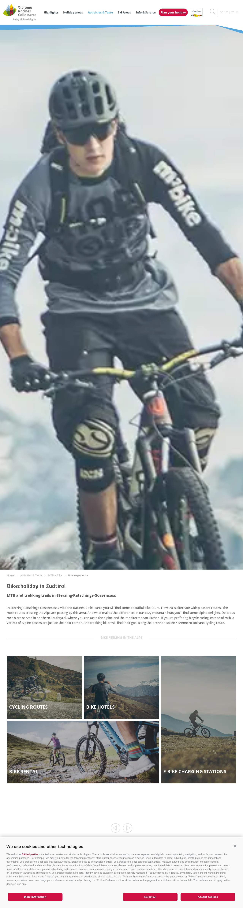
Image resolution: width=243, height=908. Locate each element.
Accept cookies (208, 896)
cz (232, 12)
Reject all (150, 896)
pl (237, 12)
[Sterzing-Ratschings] (21, 12)
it (227, 12)
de (221, 12)
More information (35, 896)
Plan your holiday (173, 12)
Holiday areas (73, 12)
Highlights (51, 12)
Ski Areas (124, 12)
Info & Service (146, 12)
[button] (235, 845)
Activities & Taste (100, 12)
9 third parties (30, 854)
